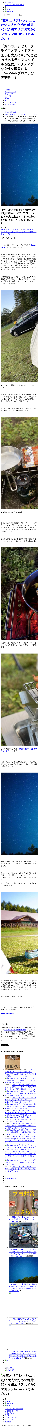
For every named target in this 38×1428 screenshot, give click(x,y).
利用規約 (8, 1415)
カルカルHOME (10, 112)
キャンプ (20, 232)
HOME (7, 90)
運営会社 (8, 1422)
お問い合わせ (10, 1413)
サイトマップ (10, 1419)
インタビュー (10, 104)
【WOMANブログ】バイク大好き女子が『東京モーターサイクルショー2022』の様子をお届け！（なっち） (20, 1100)
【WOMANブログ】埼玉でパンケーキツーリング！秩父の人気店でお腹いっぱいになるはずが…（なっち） (20, 1126)
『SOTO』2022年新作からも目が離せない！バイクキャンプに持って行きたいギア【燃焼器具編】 (22, 1321)
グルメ (7, 98)
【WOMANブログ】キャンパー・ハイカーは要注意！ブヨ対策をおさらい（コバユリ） (23, 1219)
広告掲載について (11, 1411)
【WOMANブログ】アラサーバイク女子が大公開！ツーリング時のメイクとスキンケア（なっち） (20, 1169)
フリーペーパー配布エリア (14, 5)
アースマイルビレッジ (9, 232)
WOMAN (8, 96)
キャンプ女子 (28, 232)
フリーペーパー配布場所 (14, 1409)
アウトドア (9, 94)
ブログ (22, 114)
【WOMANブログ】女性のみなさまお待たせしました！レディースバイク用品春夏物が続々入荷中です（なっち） (20, 1113)
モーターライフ (10, 92)
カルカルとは (10, 2)
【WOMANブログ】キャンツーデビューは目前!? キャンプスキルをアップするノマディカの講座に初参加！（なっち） (20, 1087)
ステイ (7, 100)
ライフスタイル (10, 102)
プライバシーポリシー (13, 1417)
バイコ (8, 234)
